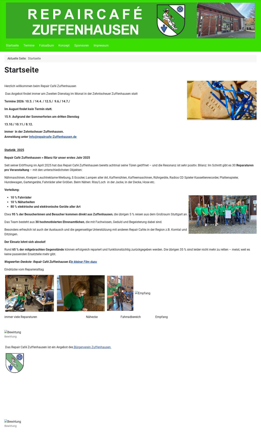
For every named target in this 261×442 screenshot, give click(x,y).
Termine (29, 45)
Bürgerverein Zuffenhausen (92, 347)
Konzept (64, 45)
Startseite (12, 45)
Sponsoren (81, 45)
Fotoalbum (46, 45)
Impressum (101, 45)
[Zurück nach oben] (254, 435)
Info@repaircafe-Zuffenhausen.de (53, 137)
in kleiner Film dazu (84, 262)
